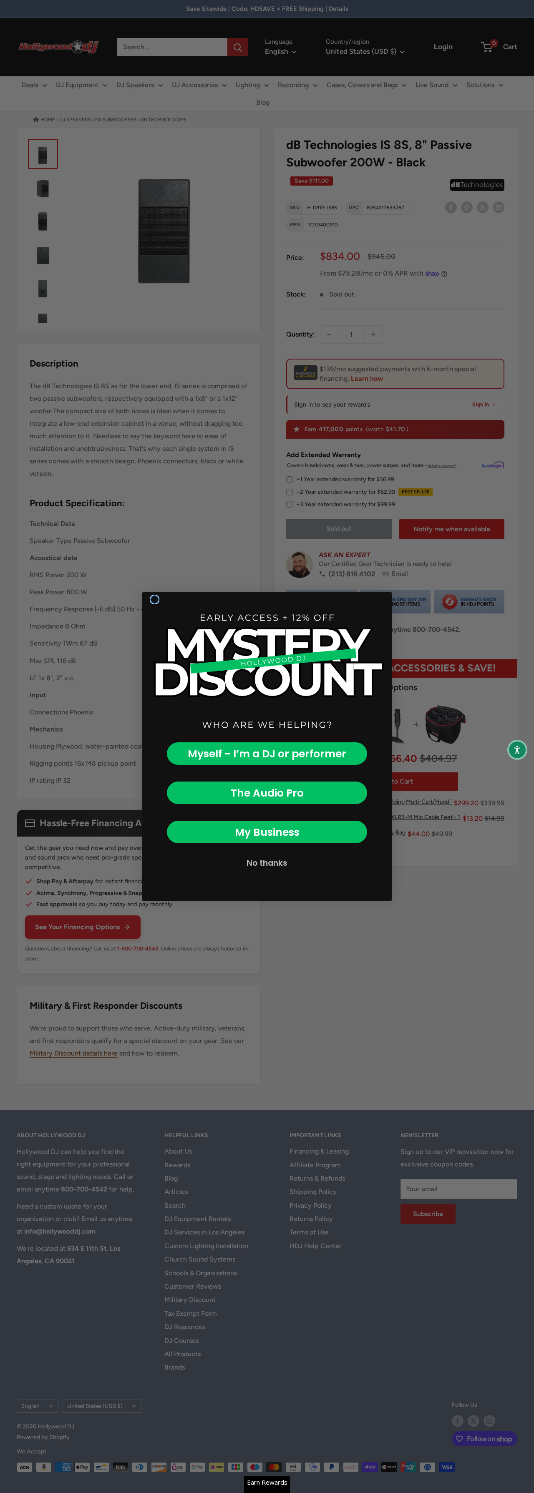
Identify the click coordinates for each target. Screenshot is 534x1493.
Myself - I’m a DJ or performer (267, 753)
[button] (517, 750)
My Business (267, 832)
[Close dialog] (155, 599)
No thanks (267, 863)
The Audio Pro (267, 793)
